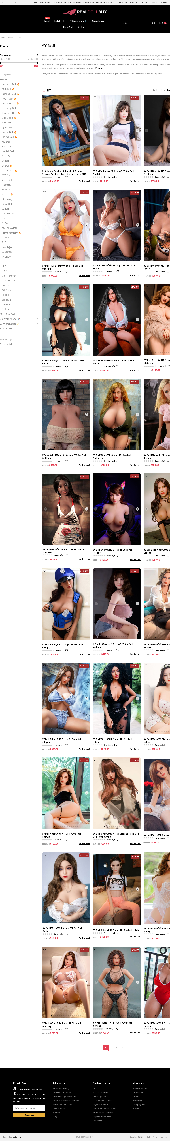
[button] (43, 161)
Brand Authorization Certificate (66, 1100)
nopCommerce (17, 1137)
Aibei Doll (7, 180)
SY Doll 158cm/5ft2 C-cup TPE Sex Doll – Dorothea (63, 551)
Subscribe (29, 1115)
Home (2, 37)
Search (153, 23)
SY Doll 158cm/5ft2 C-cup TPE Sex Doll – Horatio (113, 551)
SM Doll (6, 285)
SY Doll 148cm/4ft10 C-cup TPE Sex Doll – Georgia (63, 267)
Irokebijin (7, 247)
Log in (154, 2)
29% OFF (84, 97)
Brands (4, 79)
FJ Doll (5, 242)
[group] (66, 130)
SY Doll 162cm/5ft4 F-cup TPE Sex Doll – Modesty (62, 1025)
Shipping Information (102, 1116)
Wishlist (136, 1108)
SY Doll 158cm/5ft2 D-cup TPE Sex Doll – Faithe (113, 741)
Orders (136, 1096)
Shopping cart (139, 1104)
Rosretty (6, 185)
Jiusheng (7, 199)
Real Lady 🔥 (9, 98)
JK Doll (5, 295)
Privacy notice (59, 1108)
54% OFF (84, 476)
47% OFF (84, 287)
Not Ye (5, 309)
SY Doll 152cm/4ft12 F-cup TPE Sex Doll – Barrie (63, 362)
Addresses (137, 1100)
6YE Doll (6, 175)
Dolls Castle (8, 156)
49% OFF (135, 571)
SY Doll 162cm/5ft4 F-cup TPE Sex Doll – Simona (113, 1024)
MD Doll (6, 141)
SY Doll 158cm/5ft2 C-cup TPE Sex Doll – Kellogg (62, 646)
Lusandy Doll (9, 108)
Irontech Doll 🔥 (11, 84)
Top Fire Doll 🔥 (10, 103)
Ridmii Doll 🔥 (9, 137)
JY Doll (5, 237)
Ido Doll (6, 304)
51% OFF (135, 856)
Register (145, 2)
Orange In (7, 256)
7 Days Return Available (103, 1112)
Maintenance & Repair (102, 1100)
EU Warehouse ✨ (10, 323)
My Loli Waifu (9, 228)
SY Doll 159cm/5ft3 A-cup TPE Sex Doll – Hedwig (62, 835)
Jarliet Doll (8, 151)
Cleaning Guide (99, 1096)
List (49, 90)
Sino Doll (7, 189)
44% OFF (135, 381)
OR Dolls (6, 290)
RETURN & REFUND (100, 1092)
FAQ (94, 1088)
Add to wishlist (66, 177)
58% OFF (84, 381)
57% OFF (135, 97)
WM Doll (6, 122)
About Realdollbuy (61, 1088)
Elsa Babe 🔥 (9, 117)
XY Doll (6, 261)
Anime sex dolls (6, 344)
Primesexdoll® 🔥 (11, 232)
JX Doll (5, 208)
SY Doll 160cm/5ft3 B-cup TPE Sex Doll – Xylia (116, 930)
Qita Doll (7, 127)
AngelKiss (7, 146)
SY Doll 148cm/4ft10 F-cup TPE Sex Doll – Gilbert (114, 267)
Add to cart (84, 181)
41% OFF (84, 949)
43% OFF (135, 760)
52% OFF (135, 287)
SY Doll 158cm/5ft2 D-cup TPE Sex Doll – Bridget (62, 741)
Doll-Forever (9, 276)
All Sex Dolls (6, 328)
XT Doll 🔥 (7, 194)
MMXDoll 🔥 (8, 89)
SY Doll (5, 161)
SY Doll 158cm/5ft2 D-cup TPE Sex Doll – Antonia (113, 646)
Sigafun (6, 299)
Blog (55, 1116)
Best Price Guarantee (62, 1092)
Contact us (97, 1120)
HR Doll (6, 271)
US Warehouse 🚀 (10, 319)
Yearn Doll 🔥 (9, 132)
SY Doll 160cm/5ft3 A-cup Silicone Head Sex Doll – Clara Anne (116, 835)
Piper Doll (7, 204)
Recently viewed (140, 1088)
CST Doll (6, 218)
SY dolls (98, 68)
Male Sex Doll (7, 314)
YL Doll (5, 266)
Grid (44, 90)
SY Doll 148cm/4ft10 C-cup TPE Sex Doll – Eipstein (114, 173)
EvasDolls (7, 252)
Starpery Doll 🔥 (11, 113)
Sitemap (56, 1112)
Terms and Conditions (62, 1104)
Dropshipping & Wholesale (64, 1096)
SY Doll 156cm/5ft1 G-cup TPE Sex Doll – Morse (113, 362)
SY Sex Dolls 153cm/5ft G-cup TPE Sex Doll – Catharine (65, 457)
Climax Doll (8, 213)
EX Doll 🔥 (7, 165)
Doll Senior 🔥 (9, 170)
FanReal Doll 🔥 (10, 94)
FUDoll (5, 223)
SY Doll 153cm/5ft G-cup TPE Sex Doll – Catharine (113, 457)
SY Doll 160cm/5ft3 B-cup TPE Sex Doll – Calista (63, 930)
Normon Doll (9, 280)
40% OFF (135, 192)
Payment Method (100, 1104)
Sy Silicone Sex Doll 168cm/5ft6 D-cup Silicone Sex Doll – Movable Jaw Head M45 (64, 173)
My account (138, 1092)
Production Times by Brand (104, 1108)
